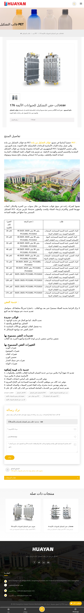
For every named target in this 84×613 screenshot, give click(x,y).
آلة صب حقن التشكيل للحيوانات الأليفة (15, 399)
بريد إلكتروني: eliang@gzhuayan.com (20, 595)
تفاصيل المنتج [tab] (12, 136)
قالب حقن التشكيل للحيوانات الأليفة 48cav (61, 526)
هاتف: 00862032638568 (16, 585)
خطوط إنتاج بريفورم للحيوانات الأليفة (15, 396)
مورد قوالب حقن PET (33, 396)
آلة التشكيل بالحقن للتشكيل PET (38, 392)
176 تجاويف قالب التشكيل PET (51, 396)
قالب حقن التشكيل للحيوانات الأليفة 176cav (25, 422)
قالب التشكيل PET (29, 33)
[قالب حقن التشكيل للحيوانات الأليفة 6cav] (23, 512)
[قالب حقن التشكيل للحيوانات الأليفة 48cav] (61, 512)
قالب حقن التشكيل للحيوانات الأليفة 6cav (23, 526)
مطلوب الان (77, 603)
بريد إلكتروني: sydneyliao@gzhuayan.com (22, 591)
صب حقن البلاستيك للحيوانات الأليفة (59, 392)
